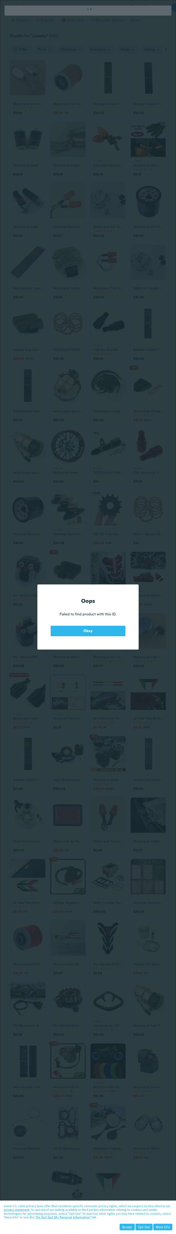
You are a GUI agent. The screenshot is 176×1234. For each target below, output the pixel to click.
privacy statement (17, 1210)
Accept (127, 1227)
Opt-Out (144, 1227)
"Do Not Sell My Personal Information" (63, 1217)
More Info (163, 1227)
